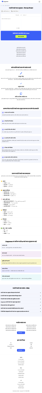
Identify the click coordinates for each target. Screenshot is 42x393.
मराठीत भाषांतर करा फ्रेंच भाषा (21, 54)
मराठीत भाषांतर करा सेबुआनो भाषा (31, 330)
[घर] (1, 5)
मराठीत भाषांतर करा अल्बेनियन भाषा (31, 325)
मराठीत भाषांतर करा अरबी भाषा (31, 326)
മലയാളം (31, 347)
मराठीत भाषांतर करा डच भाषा (21, 47)
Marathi (17, 15)
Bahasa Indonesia (10, 346)
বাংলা (10, 342)
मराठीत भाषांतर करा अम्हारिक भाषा (11, 326)
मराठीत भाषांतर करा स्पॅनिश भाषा (21, 56)
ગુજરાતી (10, 344)
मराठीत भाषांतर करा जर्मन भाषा (21, 52)
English (31, 342)
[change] (21, 15)
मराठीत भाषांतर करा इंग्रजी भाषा (21, 49)
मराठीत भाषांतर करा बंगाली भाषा (31, 328)
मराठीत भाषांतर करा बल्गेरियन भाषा (11, 330)
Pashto (24, 15)
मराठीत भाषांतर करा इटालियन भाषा (21, 50)
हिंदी (31, 344)
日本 (31, 346)
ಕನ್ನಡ (11, 347)
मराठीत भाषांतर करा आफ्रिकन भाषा (11, 325)
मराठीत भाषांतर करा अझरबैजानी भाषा (10, 328)
